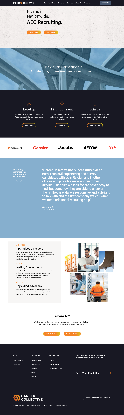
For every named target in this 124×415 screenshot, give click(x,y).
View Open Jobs (18, 360)
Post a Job (16, 364)
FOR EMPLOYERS (71, 334)
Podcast (51, 360)
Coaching (34, 368)
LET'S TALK (105, 3)
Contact (33, 376)
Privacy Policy (48, 405)
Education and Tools (55, 368)
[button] (15, 182)
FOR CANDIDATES (51, 334)
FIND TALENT (51, 32)
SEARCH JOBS (34, 32)
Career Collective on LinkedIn (97, 397)
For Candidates (36, 360)
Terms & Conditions (61, 405)
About (33, 372)
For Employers (35, 364)
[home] (23, 3)
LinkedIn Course (54, 364)
